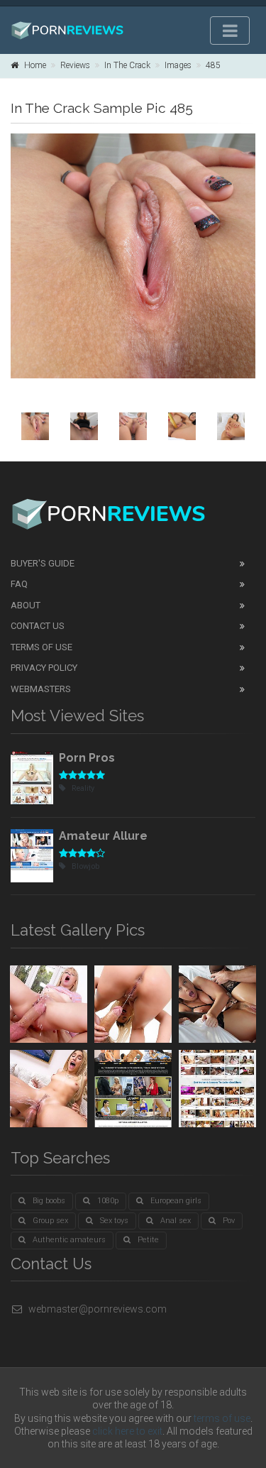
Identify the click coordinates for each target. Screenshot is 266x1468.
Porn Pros (87, 758)
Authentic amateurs (69, 1239)
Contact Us (38, 625)
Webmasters (41, 689)
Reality (83, 788)
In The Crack (127, 65)
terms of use (222, 1418)
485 (213, 65)
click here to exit (127, 1431)
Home (35, 65)
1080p (107, 1200)
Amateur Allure (103, 836)
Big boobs (49, 1200)
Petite (148, 1239)
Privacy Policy (44, 667)
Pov (229, 1220)
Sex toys (114, 1220)
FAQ (19, 584)
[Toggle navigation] (230, 30)
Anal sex (175, 1220)
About (25, 605)
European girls (175, 1200)
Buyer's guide (42, 563)
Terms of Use (41, 647)
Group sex (50, 1220)
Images (178, 65)
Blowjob (85, 866)
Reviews (75, 65)
